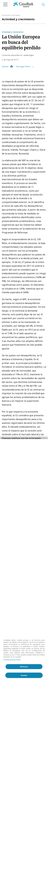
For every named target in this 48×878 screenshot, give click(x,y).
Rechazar (24, 667)
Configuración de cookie (11, 659)
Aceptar (24, 675)
